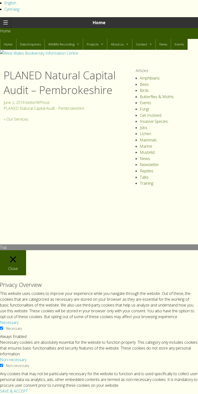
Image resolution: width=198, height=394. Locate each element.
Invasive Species (154, 121)
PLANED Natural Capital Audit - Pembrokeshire (44, 108)
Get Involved (150, 115)
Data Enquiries (30, 44)
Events (179, 44)
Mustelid (147, 152)
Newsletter (149, 164)
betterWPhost (38, 102)
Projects (93, 44)
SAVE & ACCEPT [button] (14, 391)
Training (146, 183)
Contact (141, 44)
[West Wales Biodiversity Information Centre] (39, 52)
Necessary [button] (9, 322)
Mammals (148, 140)
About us (117, 44)
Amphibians (150, 78)
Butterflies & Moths (157, 96)
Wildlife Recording (61, 44)
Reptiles (146, 171)
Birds (144, 90)
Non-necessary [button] (13, 359)
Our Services (16, 119)
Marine (146, 146)
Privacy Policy (15, 205)
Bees (144, 84)
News (163, 44)
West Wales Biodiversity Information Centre (37, 59)
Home (99, 22)
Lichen (145, 133)
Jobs (143, 127)
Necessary (14, 328)
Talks (144, 177)
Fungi (144, 109)
